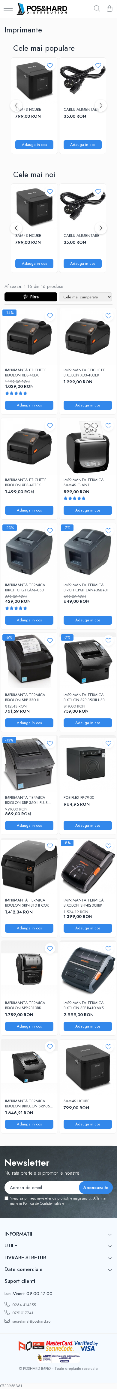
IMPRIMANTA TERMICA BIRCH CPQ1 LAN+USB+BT (86, 588)
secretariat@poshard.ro (30, 1321)
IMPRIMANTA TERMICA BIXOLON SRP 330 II (25, 698)
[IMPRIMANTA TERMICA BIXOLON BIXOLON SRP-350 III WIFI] (29, 1067)
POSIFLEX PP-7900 (79, 797)
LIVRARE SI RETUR (25, 1257)
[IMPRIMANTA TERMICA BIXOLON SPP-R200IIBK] (87, 866)
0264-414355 (23, 1305)
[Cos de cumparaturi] (109, 9)
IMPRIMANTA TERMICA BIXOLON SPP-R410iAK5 (84, 1006)
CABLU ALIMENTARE (81, 109)
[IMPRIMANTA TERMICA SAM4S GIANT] (87, 446)
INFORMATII (18, 1233)
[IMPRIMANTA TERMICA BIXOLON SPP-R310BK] (29, 969)
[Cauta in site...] (97, 9)
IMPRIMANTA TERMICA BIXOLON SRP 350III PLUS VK (26, 800)
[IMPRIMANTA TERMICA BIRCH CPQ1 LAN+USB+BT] (87, 551)
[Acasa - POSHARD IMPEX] (41, 9)
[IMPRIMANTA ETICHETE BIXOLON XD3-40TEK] (29, 446)
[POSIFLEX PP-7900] (87, 763)
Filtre (33, 297)
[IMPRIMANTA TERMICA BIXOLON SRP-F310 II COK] (29, 866)
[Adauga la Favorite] (50, 65)
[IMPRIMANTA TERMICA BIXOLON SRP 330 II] (29, 661)
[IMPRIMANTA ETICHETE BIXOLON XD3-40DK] (29, 336)
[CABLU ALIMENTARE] (82, 81)
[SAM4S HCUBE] (34, 81)
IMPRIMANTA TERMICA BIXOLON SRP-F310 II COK (27, 903)
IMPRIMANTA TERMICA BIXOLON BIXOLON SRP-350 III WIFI (28, 1104)
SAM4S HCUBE (28, 109)
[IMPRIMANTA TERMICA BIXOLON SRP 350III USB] (87, 661)
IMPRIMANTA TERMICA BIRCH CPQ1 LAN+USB (25, 588)
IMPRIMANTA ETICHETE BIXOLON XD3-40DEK (84, 373)
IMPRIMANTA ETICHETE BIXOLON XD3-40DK (25, 373)
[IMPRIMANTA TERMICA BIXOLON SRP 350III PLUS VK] (29, 763)
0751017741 (22, 1313)
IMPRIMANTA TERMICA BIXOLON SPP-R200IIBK (84, 903)
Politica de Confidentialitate (43, 1203)
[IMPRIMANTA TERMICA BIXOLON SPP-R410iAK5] (87, 969)
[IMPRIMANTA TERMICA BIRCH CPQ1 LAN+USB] (29, 551)
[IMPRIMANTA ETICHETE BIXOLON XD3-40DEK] (87, 336)
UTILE (10, 1245)
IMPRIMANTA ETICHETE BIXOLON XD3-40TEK (25, 483)
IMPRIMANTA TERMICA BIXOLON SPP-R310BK (25, 1006)
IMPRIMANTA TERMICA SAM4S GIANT (84, 483)
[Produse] (8, 9)
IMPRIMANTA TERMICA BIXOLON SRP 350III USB (84, 698)
